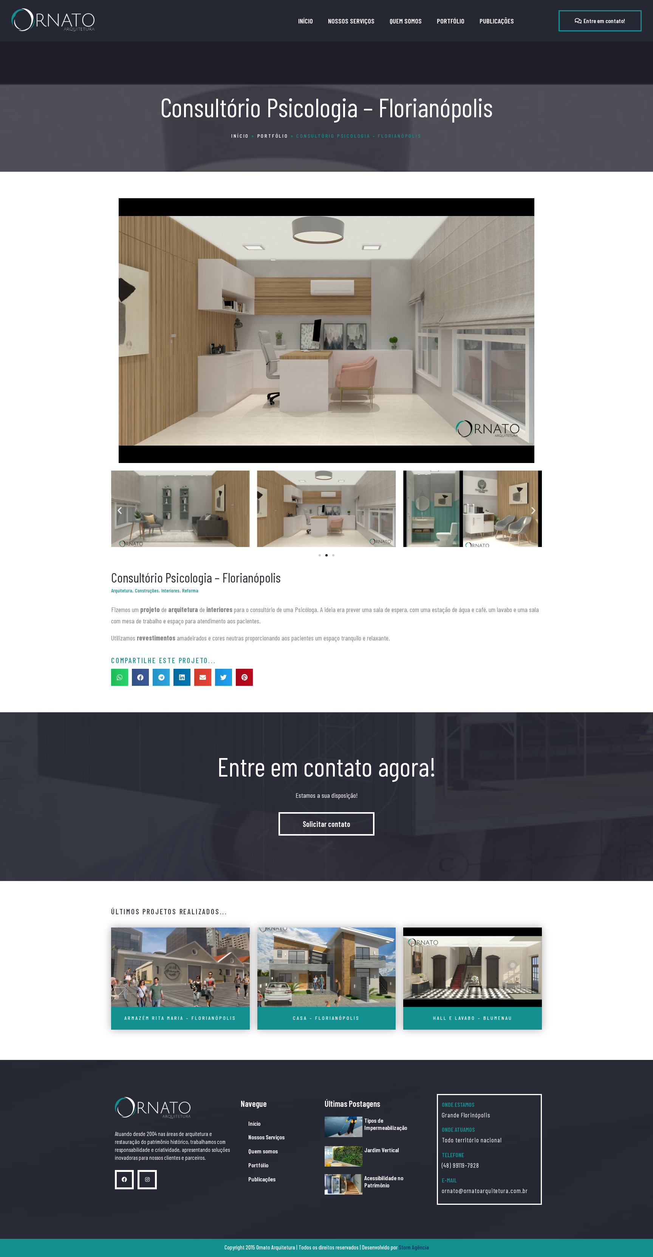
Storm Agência (414, 1247)
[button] (600, 20)
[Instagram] (147, 1179)
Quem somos (406, 21)
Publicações (497, 21)
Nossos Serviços (351, 21)
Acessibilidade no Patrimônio (383, 1181)
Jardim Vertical (381, 1149)
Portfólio (450, 21)
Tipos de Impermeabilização (385, 1124)
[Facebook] (124, 1179)
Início (305, 21)
